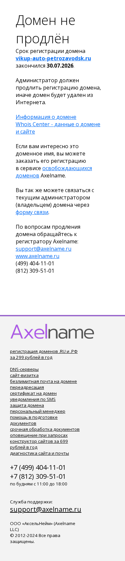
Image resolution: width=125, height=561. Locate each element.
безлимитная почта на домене (43, 381)
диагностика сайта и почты (39, 453)
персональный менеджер (37, 411)
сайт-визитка (24, 375)
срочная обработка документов (45, 429)
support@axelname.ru (43, 248)
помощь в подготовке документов (34, 420)
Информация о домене (46, 117)
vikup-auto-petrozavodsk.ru (53, 58)
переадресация (27, 387)
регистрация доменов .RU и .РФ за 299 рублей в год (44, 354)
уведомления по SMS (33, 399)
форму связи (32, 212)
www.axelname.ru (37, 256)
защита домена (27, 405)
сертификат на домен (33, 393)
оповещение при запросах (39, 435)
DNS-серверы (24, 369)
